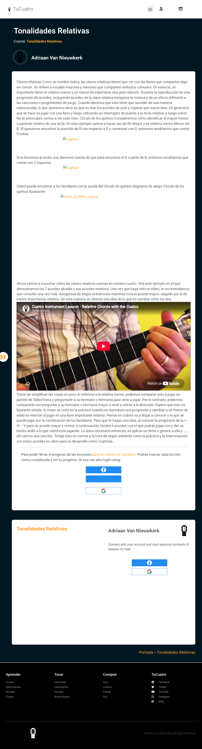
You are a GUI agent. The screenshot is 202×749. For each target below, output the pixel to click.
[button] (150, 9)
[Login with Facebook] (103, 469)
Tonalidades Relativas (44, 41)
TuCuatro (23, 9)
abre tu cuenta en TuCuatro (114, 455)
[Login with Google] (103, 490)
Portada (146, 652)
